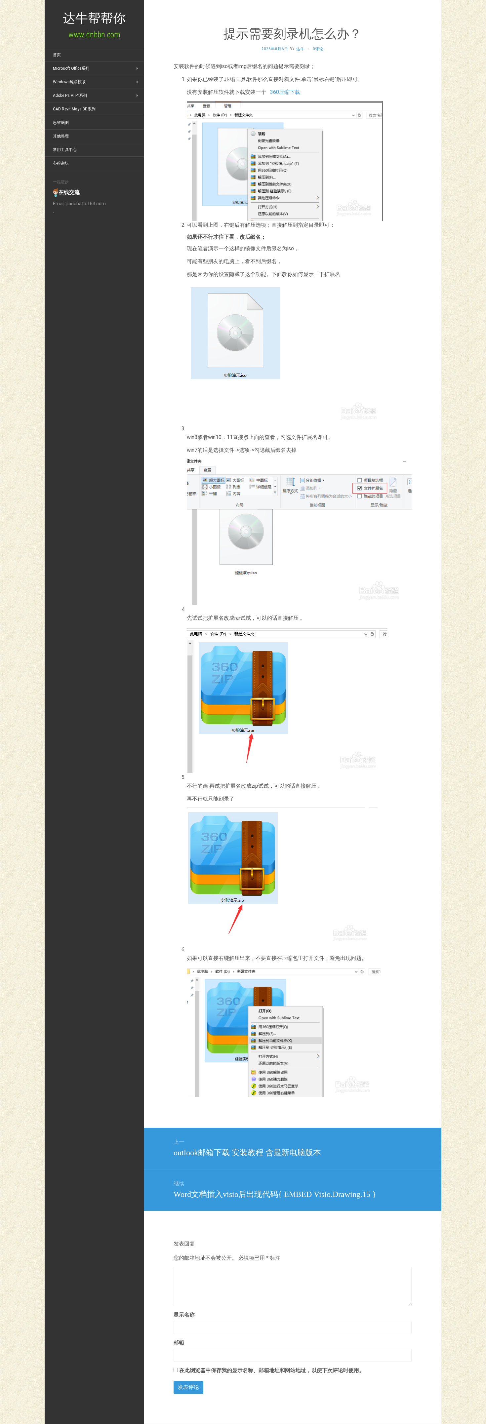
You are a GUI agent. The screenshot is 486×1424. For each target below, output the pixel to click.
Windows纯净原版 (69, 82)
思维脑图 (61, 122)
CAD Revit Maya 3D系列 (74, 109)
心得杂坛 (61, 163)
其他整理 (61, 136)
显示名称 (184, 1315)
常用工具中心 (65, 149)
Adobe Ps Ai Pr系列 (70, 95)
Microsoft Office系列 (71, 68)
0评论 (318, 49)
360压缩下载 (285, 92)
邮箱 (179, 1342)
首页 (57, 55)
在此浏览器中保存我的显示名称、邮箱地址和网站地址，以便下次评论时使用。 (271, 1370)
